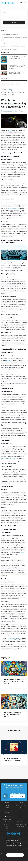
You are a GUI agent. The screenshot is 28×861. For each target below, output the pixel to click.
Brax (16, 111)
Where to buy (7, 819)
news (7, 828)
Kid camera (7, 810)
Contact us (7, 824)
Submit (21, 796)
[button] (3, 755)
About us (7, 821)
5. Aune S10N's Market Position (9, 49)
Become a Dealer (21, 805)
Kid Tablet (7, 812)
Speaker (7, 807)
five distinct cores (5, 538)
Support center (21, 821)
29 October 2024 (7, 111)
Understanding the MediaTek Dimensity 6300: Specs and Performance (17, 67)
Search (14, 22)
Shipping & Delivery (21, 824)
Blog (10, 90)
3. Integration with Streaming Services (11, 43)
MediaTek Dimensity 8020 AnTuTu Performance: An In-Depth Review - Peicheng (14, 681)
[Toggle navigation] (26, 2)
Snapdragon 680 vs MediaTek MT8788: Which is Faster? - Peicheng (12, 714)
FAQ (21, 819)
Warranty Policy (21, 826)
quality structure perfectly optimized (9, 458)
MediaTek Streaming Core (8, 84)
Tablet (7, 805)
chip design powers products (14, 638)
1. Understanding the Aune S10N (9, 34)
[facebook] (3, 837)
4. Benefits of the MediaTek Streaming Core (13, 46)
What (18, 84)
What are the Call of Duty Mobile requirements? (16, 72)
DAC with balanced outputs (14, 208)
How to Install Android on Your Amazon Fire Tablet (17, 57)
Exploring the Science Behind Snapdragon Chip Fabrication (12, 759)
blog (22, 111)
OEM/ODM (21, 807)
